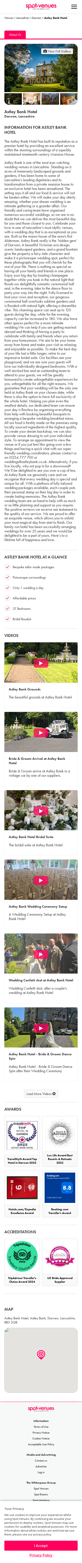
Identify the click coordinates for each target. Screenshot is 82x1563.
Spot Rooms (41, 1494)
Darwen (36, 18)
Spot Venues (41, 1488)
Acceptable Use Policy (41, 1444)
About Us (15, 35)
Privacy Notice (41, 1432)
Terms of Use (41, 1427)
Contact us (41, 1460)
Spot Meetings (41, 1500)
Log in (41, 1472)
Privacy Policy (41, 1555)
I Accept (41, 1545)
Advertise (41, 1466)
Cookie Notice (41, 1438)
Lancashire (22, 18)
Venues (8, 18)
